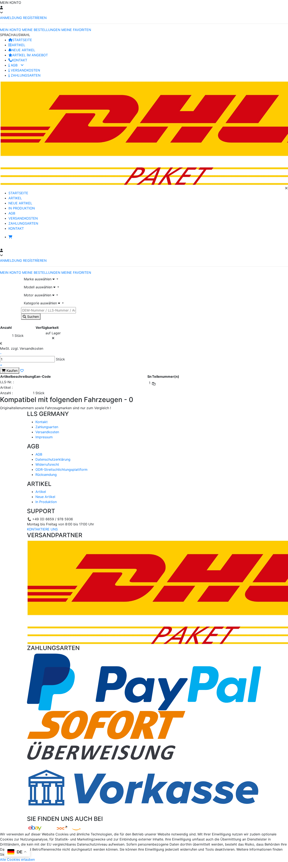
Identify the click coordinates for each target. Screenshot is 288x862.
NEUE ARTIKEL (23, 50)
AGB (14, 65)
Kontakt (41, 422)
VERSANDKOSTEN (25, 70)
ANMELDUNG (11, 18)
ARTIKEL (18, 45)
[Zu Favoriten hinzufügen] (22, 370)
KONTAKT (19, 60)
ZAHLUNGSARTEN (25, 75)
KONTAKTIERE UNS (42, 529)
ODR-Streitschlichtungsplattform (61, 469)
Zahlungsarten (46, 427)
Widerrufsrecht (47, 464)
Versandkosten (47, 432)
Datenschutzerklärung (52, 459)
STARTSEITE (22, 40)
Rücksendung (46, 474)
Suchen (32, 316)
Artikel (40, 492)
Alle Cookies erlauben (17, 859)
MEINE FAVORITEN (76, 30)
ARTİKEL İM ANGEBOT (30, 55)
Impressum (44, 437)
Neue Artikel (45, 497)
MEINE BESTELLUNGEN (41, 30)
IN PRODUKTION (21, 208)
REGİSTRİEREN (35, 18)
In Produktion (46, 502)
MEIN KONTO (10, 30)
